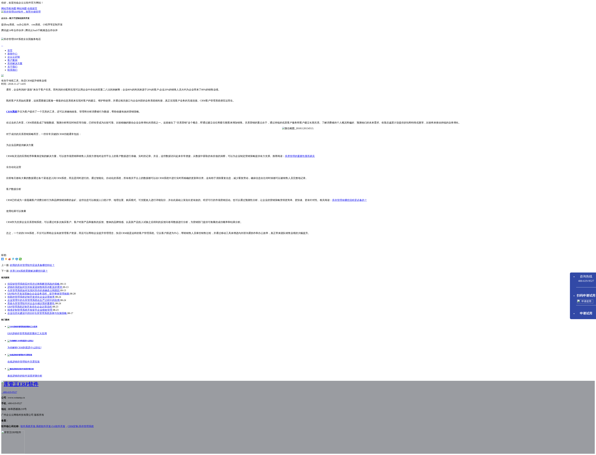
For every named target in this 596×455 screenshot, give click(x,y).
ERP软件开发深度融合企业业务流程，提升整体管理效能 (38, 293)
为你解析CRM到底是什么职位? (24, 347)
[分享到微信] (20, 259)
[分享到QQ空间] (6, 259)
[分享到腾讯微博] (13, 259)
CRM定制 (73, 426)
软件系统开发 (27, 426)
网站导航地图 (8, 8)
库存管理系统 (86, 426)
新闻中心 (12, 53)
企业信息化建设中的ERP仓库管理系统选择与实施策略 (37, 313)
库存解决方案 (14, 63)
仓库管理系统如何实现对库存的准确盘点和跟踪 (33, 290)
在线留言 (32, 8)
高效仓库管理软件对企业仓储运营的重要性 (31, 303)
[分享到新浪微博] (9, 259)
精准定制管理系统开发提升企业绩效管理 (30, 310)
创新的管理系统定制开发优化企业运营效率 (31, 297)
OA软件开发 (58, 426)
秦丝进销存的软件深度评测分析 (24, 375)
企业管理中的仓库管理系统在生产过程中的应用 (33, 300)
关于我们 (12, 66)
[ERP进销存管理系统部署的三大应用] (22, 327)
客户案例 (12, 60)
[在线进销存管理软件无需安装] (19, 355)
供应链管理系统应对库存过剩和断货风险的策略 (33, 284)
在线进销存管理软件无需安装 (23, 361)
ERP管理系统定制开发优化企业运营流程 (29, 306)
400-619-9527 (9, 392)
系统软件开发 (43, 426)
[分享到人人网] (17, 259)
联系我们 (12, 70)
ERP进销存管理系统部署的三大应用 (27, 333)
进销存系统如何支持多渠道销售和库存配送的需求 (35, 287)
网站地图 (22, 8)
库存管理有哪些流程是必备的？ (349, 200)
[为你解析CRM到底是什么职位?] (20, 341)
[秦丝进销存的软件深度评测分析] (20, 369)
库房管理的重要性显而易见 (300, 156)
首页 (9, 50)
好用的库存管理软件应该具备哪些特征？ (32, 265)
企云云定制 (13, 57)
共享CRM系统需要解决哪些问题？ (29, 271)
